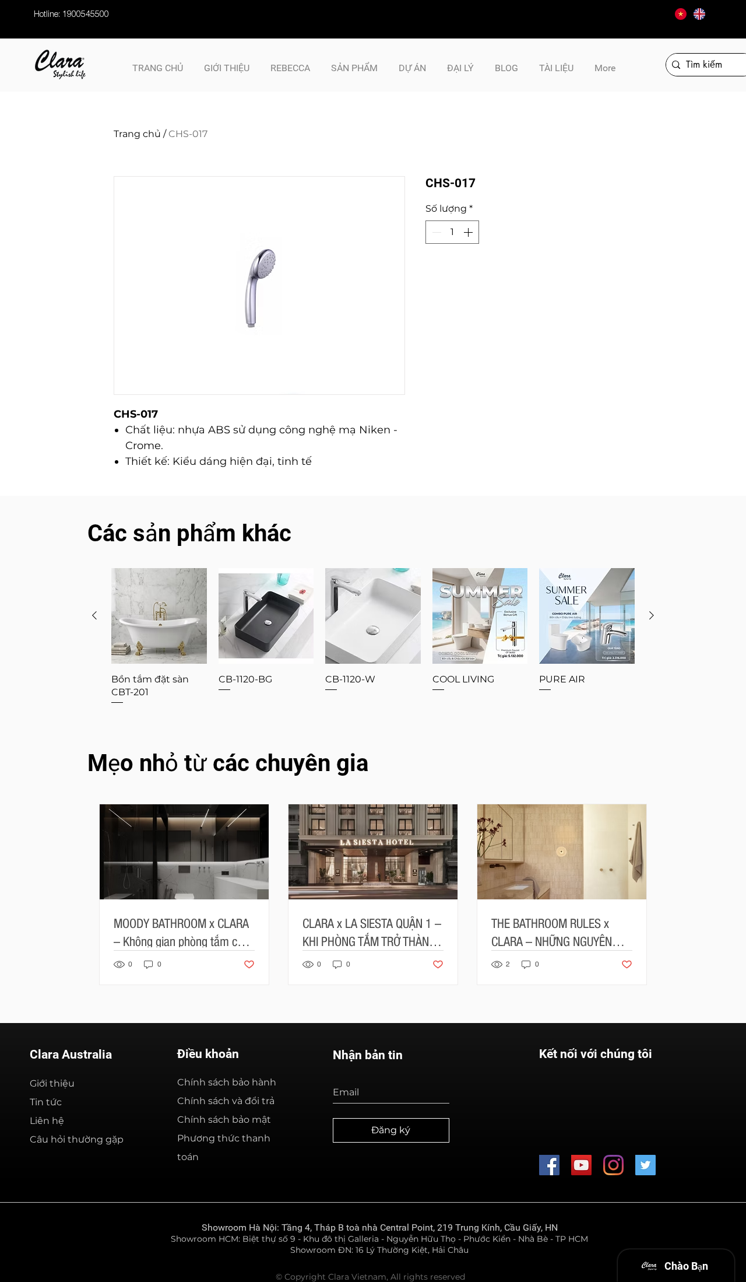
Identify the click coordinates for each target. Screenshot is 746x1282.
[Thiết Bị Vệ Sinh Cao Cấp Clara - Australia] (581, 1165)
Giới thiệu (52, 1083)
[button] (556, 63)
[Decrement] (435, 232)
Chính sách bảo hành (226, 1082)
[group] (373, 637)
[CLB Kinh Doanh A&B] (645, 1165)
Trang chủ (137, 133)
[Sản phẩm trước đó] (94, 615)
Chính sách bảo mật (224, 1119)
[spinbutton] (452, 232)
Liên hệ (47, 1120)
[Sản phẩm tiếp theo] (652, 615)
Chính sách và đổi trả (226, 1100)
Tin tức (46, 1102)
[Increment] (469, 232)
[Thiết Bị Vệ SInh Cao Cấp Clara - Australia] (549, 1165)
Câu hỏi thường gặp (77, 1139)
